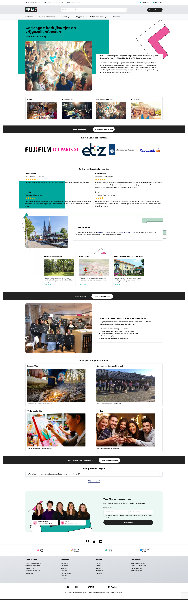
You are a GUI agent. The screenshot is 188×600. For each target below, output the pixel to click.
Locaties (98, 568)
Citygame (63, 578)
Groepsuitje (64, 565)
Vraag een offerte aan (104, 129)
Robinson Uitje (29, 568)
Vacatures (99, 573)
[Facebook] (87, 542)
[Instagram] (94, 542)
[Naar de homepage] (41, 9)
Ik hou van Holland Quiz (32, 570)
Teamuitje (63, 568)
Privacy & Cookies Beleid (138, 565)
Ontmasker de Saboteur (32, 565)
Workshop (64, 570)
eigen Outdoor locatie (127, 232)
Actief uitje (64, 575)
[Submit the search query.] (125, 9)
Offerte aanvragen (136, 570)
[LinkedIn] (100, 542)
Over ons (98, 563)
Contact (98, 565)
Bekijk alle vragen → (94, 481)
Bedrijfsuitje (64, 563)
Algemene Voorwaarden (138, 563)
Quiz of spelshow (66, 573)
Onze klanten (99, 570)
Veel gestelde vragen (137, 568)
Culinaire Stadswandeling (33, 563)
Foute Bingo (29, 573)
